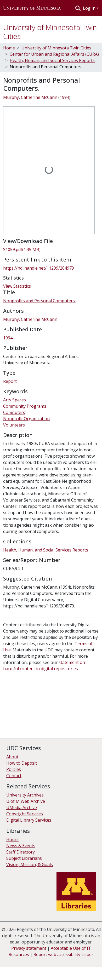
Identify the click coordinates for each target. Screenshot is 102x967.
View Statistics (17, 286)
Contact (13, 775)
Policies (13, 769)
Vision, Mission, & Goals (29, 864)
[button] (32, 8)
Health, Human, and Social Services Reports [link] (52, 60)
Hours (12, 839)
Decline (33, 959)
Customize (55, 959)
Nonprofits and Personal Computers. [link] (39, 301)
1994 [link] (64, 97)
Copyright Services (24, 814)
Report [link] (10, 381)
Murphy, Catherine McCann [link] (30, 97)
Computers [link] (14, 412)
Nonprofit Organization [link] (26, 419)
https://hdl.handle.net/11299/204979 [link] (38, 268)
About (12, 757)
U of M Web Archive (25, 801)
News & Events (20, 846)
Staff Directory (20, 852)
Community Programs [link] (24, 406)
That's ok (13, 959)
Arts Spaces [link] (14, 400)
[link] (51, 249)
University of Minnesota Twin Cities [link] (56, 48)
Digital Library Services (28, 820)
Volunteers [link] (14, 425)
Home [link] (9, 48)
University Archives (25, 795)
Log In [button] (90, 8)
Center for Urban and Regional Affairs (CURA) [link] (54, 54)
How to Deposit (21, 763)
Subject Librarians (24, 858)
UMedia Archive (21, 807)
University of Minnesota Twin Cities (50, 31)
